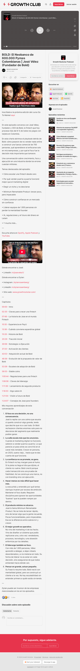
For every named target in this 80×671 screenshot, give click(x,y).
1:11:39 (5, 386)
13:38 (4, 329)
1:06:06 (5, 381)
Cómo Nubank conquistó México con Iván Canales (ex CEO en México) (66, 137)
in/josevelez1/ (18, 272)
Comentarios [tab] (7, 611)
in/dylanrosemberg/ (20, 287)
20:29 (4, 339)
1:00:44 (5, 376)
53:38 (4, 366)
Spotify (21, 233)
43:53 (4, 354)
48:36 (4, 359)
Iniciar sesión (71, 4)
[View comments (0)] (74, 26)
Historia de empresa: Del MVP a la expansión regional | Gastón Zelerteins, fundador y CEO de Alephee (67, 129)
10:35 (4, 324)
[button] (26, 30)
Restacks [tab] (16, 611)
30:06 (4, 344)
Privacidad (37, 657)
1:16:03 (5, 391)
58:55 (4, 371)
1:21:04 (5, 396)
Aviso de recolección (56, 657)
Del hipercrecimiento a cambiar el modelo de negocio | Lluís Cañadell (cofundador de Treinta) (67, 155)
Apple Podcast (31, 233)
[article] (63, 121)
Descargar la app (49, 662)
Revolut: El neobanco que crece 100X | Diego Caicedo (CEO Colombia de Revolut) (66, 146)
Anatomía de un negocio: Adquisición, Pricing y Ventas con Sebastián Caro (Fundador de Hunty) (67, 173)
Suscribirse (59, 4)
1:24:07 (5, 401)
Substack (30, 667)
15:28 (4, 334)
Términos (45, 657)
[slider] (39, 46)
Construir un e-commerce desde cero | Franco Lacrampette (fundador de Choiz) (65, 164)
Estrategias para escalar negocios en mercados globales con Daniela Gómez (66, 182)
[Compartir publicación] (50, 4)
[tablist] (11, 611)
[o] (51, 120)
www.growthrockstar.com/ (24, 292)
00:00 (4, 307)
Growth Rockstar (12, 69)
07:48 (4, 316)
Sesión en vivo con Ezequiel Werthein (66, 119)
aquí (13, 115)
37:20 (4, 349)
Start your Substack (33, 662)
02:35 (4, 312)
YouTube (6, 236)
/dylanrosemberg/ (21, 282)
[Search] (46, 4)
